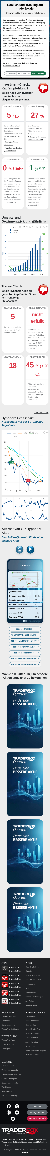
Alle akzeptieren (38, 73)
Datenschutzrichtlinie (11, 66)
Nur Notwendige (24, 73)
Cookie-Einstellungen (36, 56)
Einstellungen (10, 73)
